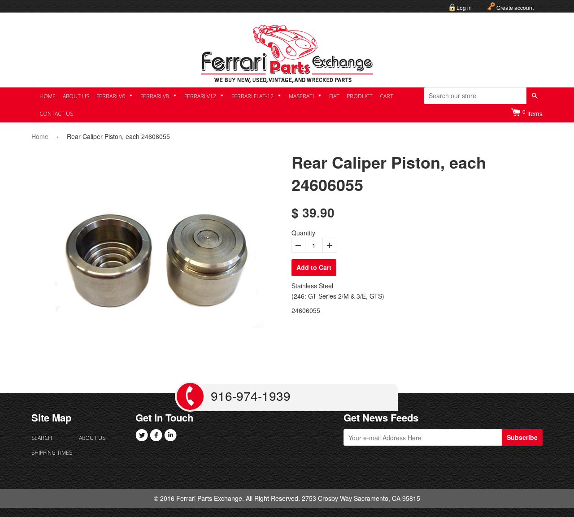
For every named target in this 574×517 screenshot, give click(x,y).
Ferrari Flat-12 (253, 96)
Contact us (56, 113)
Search (41, 438)
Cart (386, 96)
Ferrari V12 (200, 96)
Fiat (334, 96)
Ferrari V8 (155, 96)
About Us (76, 96)
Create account (515, 7)
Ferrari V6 (111, 96)
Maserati (302, 96)
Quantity (303, 232)
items (532, 113)
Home (47, 96)
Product (360, 96)
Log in (464, 7)
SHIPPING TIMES (51, 452)
